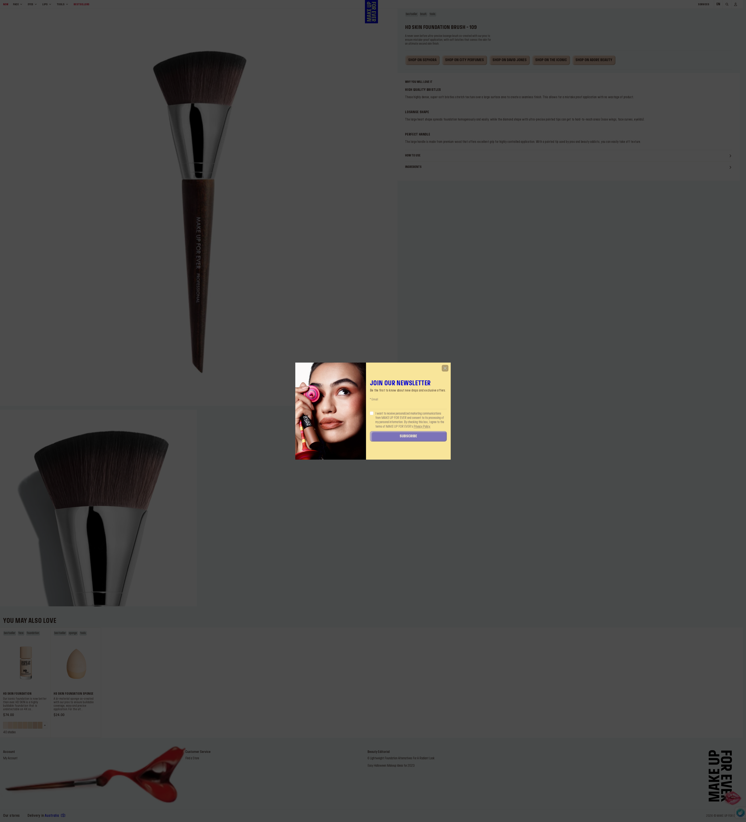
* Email (374, 399)
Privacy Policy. (422, 426)
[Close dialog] (445, 368)
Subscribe (408, 436)
